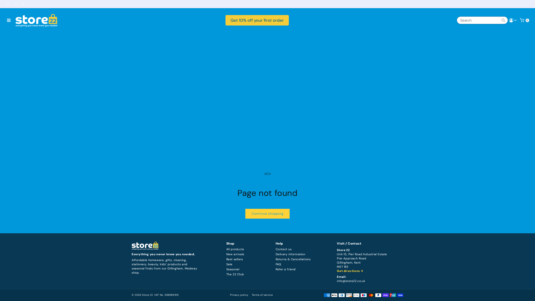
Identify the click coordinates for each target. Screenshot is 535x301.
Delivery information (290, 254)
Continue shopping (267, 214)
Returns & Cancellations (293, 259)
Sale (229, 264)
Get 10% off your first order (257, 20)
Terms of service (262, 295)
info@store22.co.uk (351, 281)
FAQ (278, 264)
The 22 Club (235, 274)
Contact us (284, 249)
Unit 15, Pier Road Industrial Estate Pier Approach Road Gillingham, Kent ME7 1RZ (362, 260)
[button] (8, 20)
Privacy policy (239, 295)
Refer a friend (286, 269)
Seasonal (232, 269)
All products (235, 249)
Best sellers (234, 259)
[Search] (503, 20)
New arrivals (235, 254)
